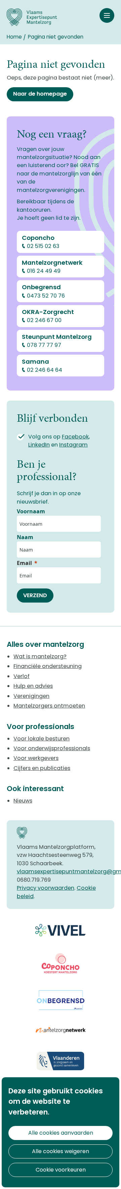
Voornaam (31, 511)
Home (14, 36)
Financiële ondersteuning (47, 666)
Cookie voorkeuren (61, 1170)
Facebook (75, 437)
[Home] (32, 17)
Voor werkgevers (35, 758)
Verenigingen (31, 696)
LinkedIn (39, 445)
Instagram (73, 445)
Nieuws (22, 801)
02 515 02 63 (43, 246)
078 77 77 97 (44, 345)
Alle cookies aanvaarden (60, 1133)
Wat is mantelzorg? (40, 656)
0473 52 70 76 (46, 296)
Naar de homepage (40, 94)
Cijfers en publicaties (41, 768)
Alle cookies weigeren (60, 1151)
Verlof (21, 676)
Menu (106, 15)
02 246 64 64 (44, 370)
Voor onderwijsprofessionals (51, 748)
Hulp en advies (33, 686)
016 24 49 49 (44, 271)
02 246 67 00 (44, 320)
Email (24, 563)
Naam (25, 537)
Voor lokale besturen (41, 738)
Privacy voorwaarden (45, 888)
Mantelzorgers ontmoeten (49, 706)
